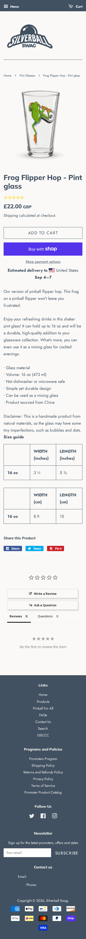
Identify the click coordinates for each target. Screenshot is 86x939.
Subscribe (66, 853)
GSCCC (43, 735)
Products (43, 701)
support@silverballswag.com (48, 876)
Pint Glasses (27, 75)
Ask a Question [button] (45, 605)
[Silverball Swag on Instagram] (54, 816)
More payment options (43, 261)
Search (43, 728)
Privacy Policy (43, 778)
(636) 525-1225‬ (49, 884)
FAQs (43, 715)
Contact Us (43, 721)
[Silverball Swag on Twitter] (31, 816)
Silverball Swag (57, 900)
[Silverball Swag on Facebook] (43, 816)
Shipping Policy (43, 765)
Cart (78, 6)
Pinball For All (43, 708)
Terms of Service (43, 785)
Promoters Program (43, 758)
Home (7, 75)
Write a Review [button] (45, 593)
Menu (14, 6)
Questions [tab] (45, 616)
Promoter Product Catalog (43, 792)
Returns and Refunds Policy (43, 772)
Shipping (11, 215)
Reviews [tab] (16, 616)
